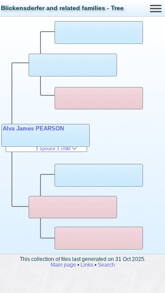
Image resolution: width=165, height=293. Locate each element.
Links (87, 265)
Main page (63, 265)
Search (106, 265)
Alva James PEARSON (33, 128)
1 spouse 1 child (54, 148)
